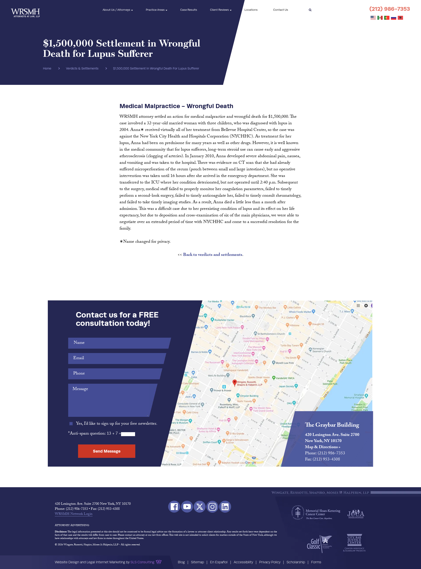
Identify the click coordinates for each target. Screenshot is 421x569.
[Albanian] (400, 18)
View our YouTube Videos (187, 507)
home (47, 68)
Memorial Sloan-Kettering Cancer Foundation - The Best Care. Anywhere (316, 512)
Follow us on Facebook (174, 507)
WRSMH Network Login (74, 514)
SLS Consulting (142, 562)
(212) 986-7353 (389, 9)
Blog (181, 562)
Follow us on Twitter (200, 507)
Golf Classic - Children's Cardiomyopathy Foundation (319, 544)
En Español (219, 562)
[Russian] (394, 18)
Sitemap (197, 562)
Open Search (310, 10)
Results (188, 9)
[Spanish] (380, 18)
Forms (316, 562)
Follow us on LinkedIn (225, 507)
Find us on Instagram (212, 507)
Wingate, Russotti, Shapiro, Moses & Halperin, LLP (25, 10)
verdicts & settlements (82, 68)
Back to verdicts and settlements (212, 255)
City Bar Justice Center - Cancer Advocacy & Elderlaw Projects (354, 543)
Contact (280, 9)
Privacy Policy (269, 562)
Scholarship (296, 562)
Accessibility (243, 562)
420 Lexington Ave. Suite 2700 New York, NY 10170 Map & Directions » (332, 441)
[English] (373, 18)
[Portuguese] (387, 18)
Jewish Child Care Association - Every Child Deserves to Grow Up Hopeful (355, 513)
